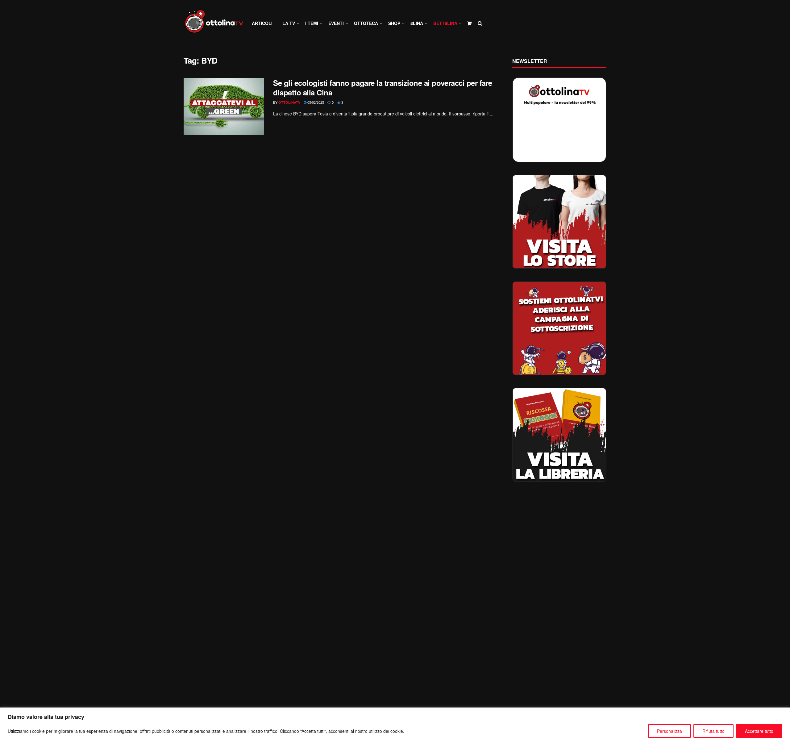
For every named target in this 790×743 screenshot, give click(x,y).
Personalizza (669, 731)
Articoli (262, 23)
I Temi (311, 23)
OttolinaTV (289, 102)
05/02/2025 (315, 102)
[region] (395, 725)
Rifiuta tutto (713, 731)
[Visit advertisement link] (559, 222)
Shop (394, 23)
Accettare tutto (759, 731)
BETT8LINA (445, 23)
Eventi (336, 23)
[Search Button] (480, 23)
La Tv (288, 23)
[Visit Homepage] (217, 23)
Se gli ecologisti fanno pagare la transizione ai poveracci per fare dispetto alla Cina (382, 87)
